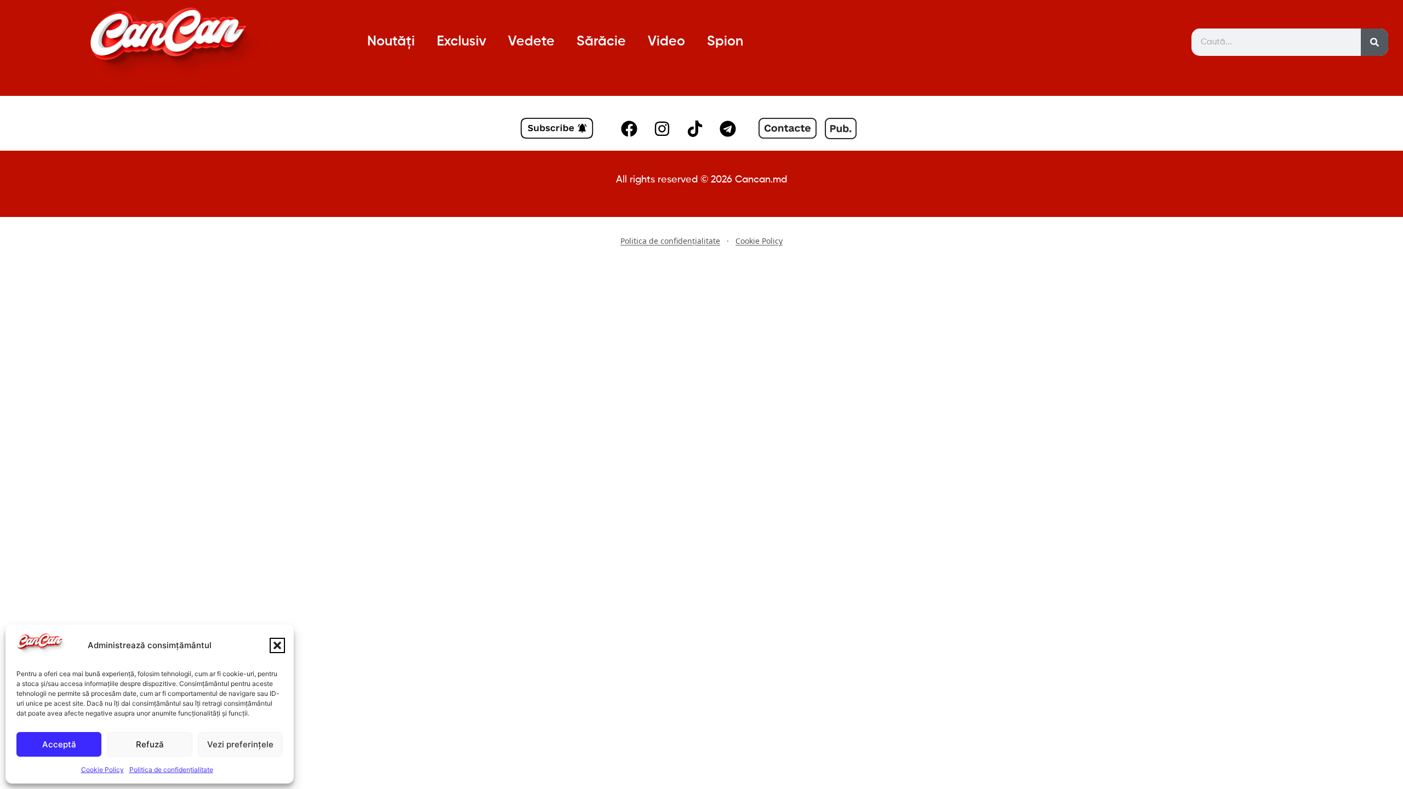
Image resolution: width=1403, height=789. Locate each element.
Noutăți (391, 42)
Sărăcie (601, 42)
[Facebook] (629, 128)
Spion (725, 42)
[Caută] (1374, 42)
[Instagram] (662, 128)
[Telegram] (727, 128)
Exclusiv (461, 42)
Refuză (150, 744)
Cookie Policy (102, 769)
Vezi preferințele (240, 744)
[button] (277, 645)
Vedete (531, 42)
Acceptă (59, 744)
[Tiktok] (694, 128)
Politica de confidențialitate (171, 769)
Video (666, 42)
